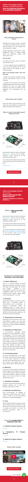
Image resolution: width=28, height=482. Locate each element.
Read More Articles (14, 172)
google (20, 232)
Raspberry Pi (13, 231)
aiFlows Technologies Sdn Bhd (12, 5)
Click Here (5, 435)
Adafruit (19, 231)
